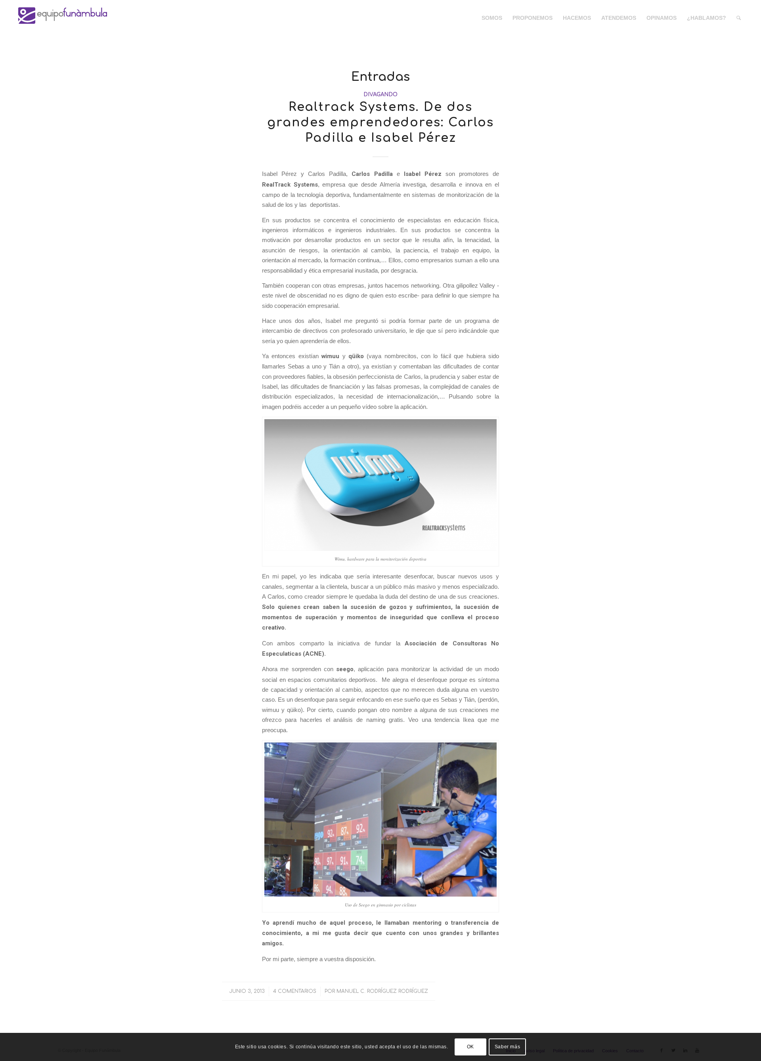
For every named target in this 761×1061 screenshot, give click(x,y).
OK (470, 1047)
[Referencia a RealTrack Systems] (380, 485)
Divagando (380, 94)
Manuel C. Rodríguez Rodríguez (382, 991)
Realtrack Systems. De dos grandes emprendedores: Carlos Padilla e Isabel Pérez (380, 123)
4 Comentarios (294, 991)
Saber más (507, 1047)
